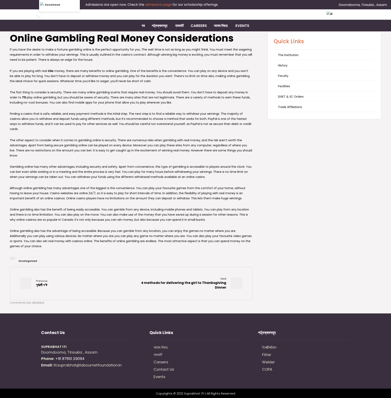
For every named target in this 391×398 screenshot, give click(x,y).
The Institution (288, 55)
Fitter (266, 354)
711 (24, 97)
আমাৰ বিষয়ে (161, 347)
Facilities (284, 86)
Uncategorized (28, 261)
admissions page (158, 4)
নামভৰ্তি (158, 354)
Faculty (283, 76)
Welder (268, 362)
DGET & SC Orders (291, 97)
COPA (267, 369)
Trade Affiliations (290, 107)
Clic (51, 71)
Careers (161, 362)
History (283, 65)
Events (159, 376)
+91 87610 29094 (70, 358)
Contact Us (164, 369)
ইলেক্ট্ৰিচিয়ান (269, 347)
